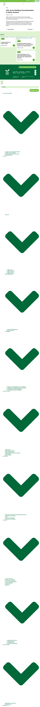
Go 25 (6, 516)
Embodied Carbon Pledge (10, 515)
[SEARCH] (15, 1)
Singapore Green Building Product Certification (16, 386)
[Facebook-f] (35, 72)
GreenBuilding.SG (8, 155)
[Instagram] (35, 74)
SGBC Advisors (10, 272)
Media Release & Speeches (10, 703)
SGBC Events (8, 449)
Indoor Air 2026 (8, 455)
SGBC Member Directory (12, 640)
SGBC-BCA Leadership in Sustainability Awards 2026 (15, 514)
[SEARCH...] (20, 87)
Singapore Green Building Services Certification (16, 387)
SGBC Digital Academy (9, 451)
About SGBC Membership (12, 329)
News (7, 7)
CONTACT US (6, 705)
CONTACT (33, 1)
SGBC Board (9, 269)
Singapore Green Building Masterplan (12, 151)
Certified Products (10, 641)
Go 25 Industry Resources (10, 580)
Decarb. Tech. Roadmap (10, 579)
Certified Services (10, 642)
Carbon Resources (9, 578)
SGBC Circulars (8, 704)
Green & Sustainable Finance (11, 581)
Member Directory (10, 330)
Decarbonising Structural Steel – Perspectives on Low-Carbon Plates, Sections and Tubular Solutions (25, 44)
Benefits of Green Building (10, 152)
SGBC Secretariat (10, 273)
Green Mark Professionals (12, 643)
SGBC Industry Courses (10, 450)
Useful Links (7, 584)
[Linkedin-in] (35, 71)
